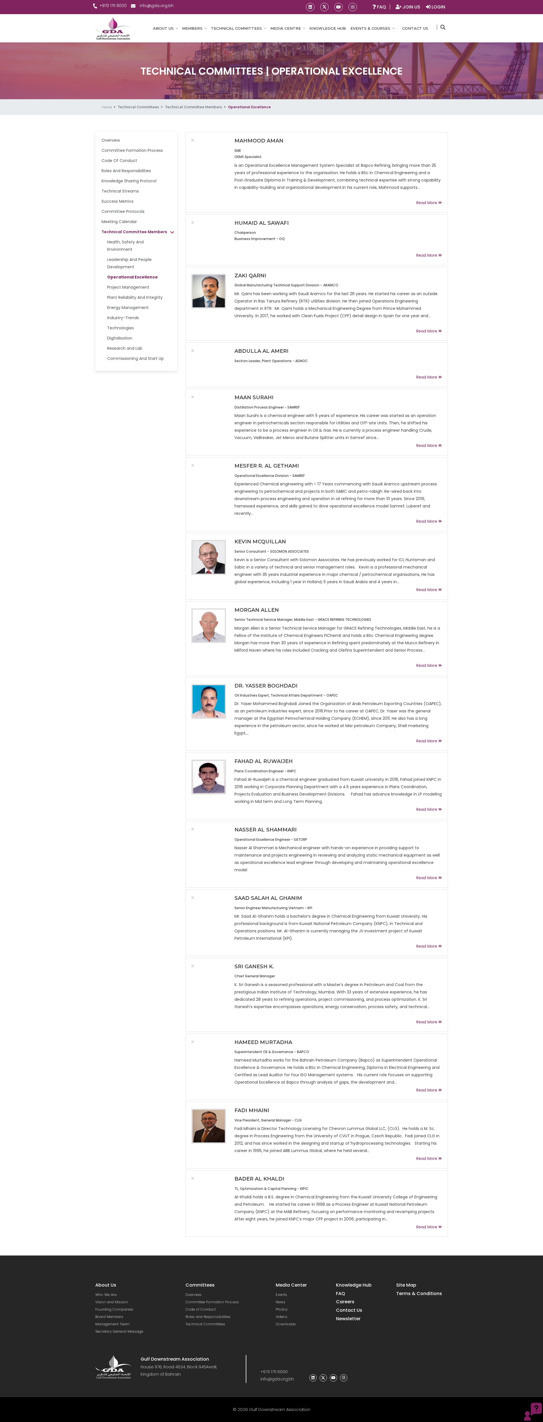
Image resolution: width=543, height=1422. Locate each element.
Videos (281, 1316)
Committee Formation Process (132, 150)
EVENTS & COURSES (370, 28)
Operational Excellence (132, 277)
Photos (282, 1309)
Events (281, 1294)
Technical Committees (138, 107)
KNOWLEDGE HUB (327, 28)
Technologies (120, 328)
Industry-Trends (123, 318)
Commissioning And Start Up (135, 358)
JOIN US (411, 7)
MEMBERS (192, 28)
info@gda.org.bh (157, 5)
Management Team (112, 1324)
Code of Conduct (201, 1309)
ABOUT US (163, 28)
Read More (426, 203)
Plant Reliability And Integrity (135, 297)
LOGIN (437, 7)
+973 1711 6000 (113, 5)
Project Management (128, 287)
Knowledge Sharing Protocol (129, 181)
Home (107, 107)
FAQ (381, 7)
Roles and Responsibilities (208, 1316)
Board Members (109, 1316)
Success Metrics (117, 201)
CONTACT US (415, 28)
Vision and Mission (111, 1302)
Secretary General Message (119, 1331)
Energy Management (128, 307)
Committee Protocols (123, 211)
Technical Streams (120, 191)
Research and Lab (124, 348)
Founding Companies (114, 1309)
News (280, 1302)
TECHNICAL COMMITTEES (236, 28)
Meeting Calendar (119, 221)
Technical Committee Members (193, 107)
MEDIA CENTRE (285, 28)
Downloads (286, 1324)
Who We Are (106, 1294)
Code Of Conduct (119, 160)
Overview (111, 140)
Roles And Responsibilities (126, 171)
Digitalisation (119, 338)
